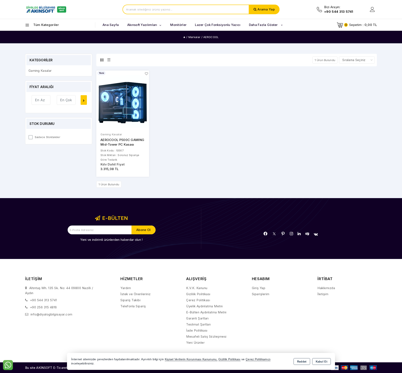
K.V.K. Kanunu (196, 288)
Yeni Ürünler (195, 343)
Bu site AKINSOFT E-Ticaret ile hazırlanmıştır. (58, 368)
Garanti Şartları (197, 318)
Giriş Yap (258, 288)
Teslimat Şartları (198, 324)
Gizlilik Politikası (198, 294)
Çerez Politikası (198, 300)
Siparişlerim (260, 294)
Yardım (125, 288)
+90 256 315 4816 (43, 307)
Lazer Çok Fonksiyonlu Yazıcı (217, 25)
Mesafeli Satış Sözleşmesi (206, 336)
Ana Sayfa (111, 25)
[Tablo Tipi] (109, 59)
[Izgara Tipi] (101, 59)
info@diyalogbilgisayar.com (51, 314)
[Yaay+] (307, 234)
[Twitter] (274, 234)
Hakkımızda (326, 288)
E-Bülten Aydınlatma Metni (206, 312)
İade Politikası (196, 330)
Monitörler (178, 25)
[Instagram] (291, 233)
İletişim (322, 294)
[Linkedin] (299, 234)
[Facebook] (265, 233)
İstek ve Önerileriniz (135, 294)
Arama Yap (266, 9)
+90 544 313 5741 (43, 300)
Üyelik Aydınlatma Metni (204, 306)
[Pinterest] (283, 233)
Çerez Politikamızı (258, 359)
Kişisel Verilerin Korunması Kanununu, (191, 359)
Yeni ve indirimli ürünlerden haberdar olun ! (111, 240)
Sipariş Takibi (130, 300)
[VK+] (316, 234)
